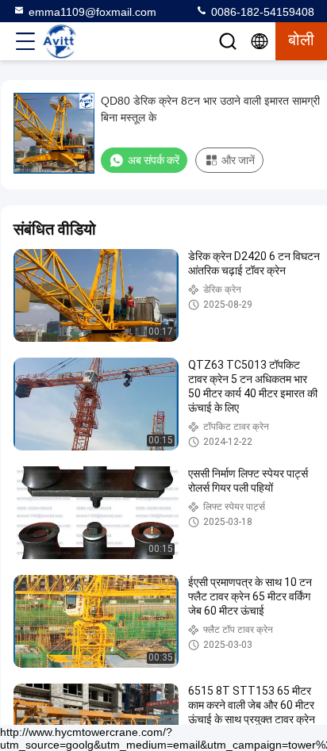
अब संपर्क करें (153, 160)
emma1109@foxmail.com (92, 12)
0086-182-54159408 (261, 12)
